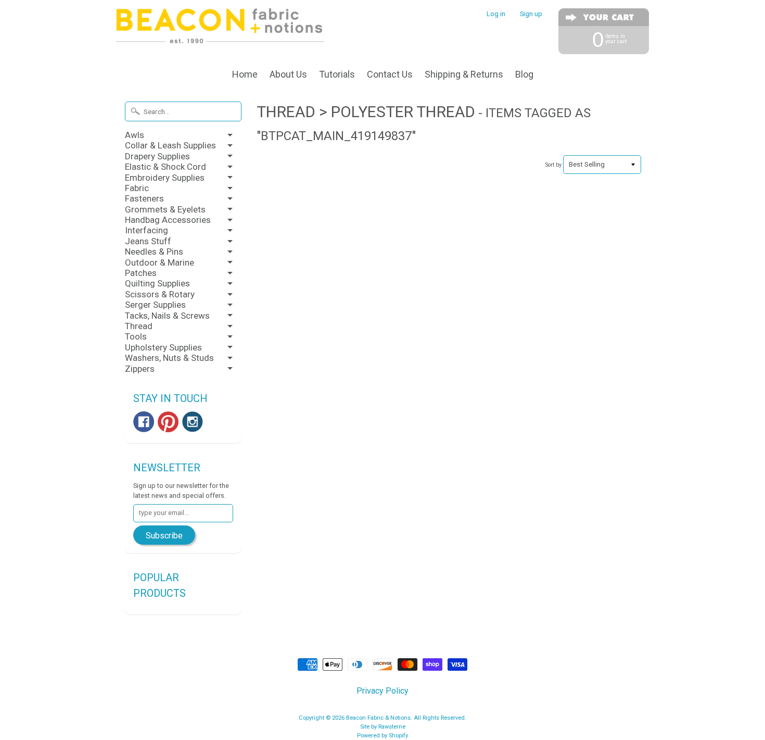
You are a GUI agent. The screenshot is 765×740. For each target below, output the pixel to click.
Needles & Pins (154, 251)
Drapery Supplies (157, 156)
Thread (138, 326)
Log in (496, 14)
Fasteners (144, 198)
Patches (141, 273)
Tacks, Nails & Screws (167, 315)
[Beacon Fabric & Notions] (220, 30)
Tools (136, 336)
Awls (134, 135)
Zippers (140, 368)
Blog (524, 74)
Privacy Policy (382, 691)
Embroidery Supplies (165, 177)
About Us (288, 74)
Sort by (553, 164)
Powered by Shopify (382, 735)
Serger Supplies (155, 304)
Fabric (137, 188)
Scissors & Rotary (160, 294)
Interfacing (146, 230)
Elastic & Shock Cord (165, 166)
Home (245, 74)
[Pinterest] (168, 421)
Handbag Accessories (168, 220)
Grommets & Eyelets (165, 209)
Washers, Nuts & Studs (169, 358)
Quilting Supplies (157, 283)
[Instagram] (192, 421)
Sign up (531, 14)
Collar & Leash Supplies (170, 145)
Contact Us (390, 74)
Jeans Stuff (148, 241)
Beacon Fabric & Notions (378, 717)
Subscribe (164, 536)
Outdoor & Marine (159, 262)
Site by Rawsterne (382, 726)
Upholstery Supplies (163, 347)
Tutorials (337, 74)
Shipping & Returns (464, 74)
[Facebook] (143, 421)
